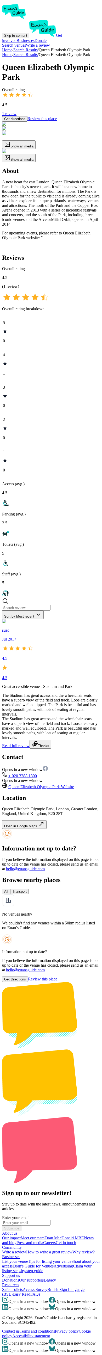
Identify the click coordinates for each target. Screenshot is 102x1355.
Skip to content (15, 36)
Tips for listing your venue (49, 1261)
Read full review (16, 745)
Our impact (11, 1238)
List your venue (15, 1261)
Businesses (25, 40)
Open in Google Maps (21, 826)
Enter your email (16, 1217)
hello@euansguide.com (25, 869)
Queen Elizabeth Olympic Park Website (41, 787)
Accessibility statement (31, 1336)
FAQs (35, 1294)
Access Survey (35, 1289)
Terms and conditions (37, 1331)
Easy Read (21, 1294)
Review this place (42, 118)
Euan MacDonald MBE (64, 1238)
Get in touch (66, 1242)
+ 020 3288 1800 (22, 776)
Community (12, 1247)
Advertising (63, 1266)
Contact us (11, 1331)
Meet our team (32, 1238)
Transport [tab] (19, 891)
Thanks (43, 746)
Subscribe (11, 1228)
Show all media (21, 146)
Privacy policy (67, 1331)
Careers (49, 1242)
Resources (10, 1285)
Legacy (50, 1280)
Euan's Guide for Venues (33, 1266)
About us (9, 1233)
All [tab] (6, 891)
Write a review (38, 45)
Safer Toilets (12, 1289)
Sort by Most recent (19, 616)
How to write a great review (49, 1252)
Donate (41, 40)
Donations (10, 1280)
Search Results (25, 54)
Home (7, 54)
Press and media (29, 1242)
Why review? (83, 1252)
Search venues (14, 45)
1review (9, 113)
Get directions (14, 119)
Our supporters (31, 1280)
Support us (11, 1275)
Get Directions (15, 979)
